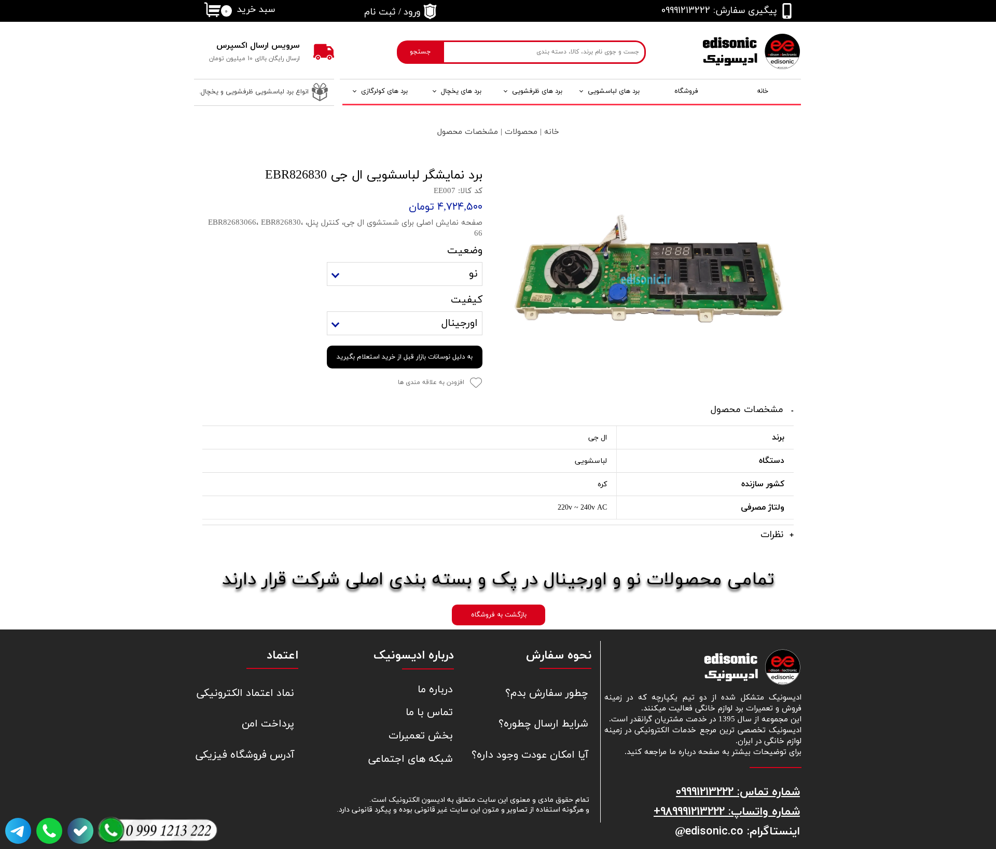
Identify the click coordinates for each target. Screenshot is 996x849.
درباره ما (435, 689)
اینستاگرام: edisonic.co (742, 831)
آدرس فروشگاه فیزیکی (245, 755)
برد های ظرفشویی (537, 91)
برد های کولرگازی (384, 91)
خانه (762, 91)
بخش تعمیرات (421, 736)
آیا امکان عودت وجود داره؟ (538, 755)
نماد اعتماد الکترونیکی (245, 693)
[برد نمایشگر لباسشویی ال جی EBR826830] (646, 279)
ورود (412, 12)
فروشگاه (686, 91)
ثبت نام (380, 12)
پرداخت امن (268, 724)
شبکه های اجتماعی (410, 759)
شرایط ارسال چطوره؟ (543, 724)
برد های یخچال (461, 91)
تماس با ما (429, 712)
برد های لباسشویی (614, 91)
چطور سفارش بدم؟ (546, 693)
